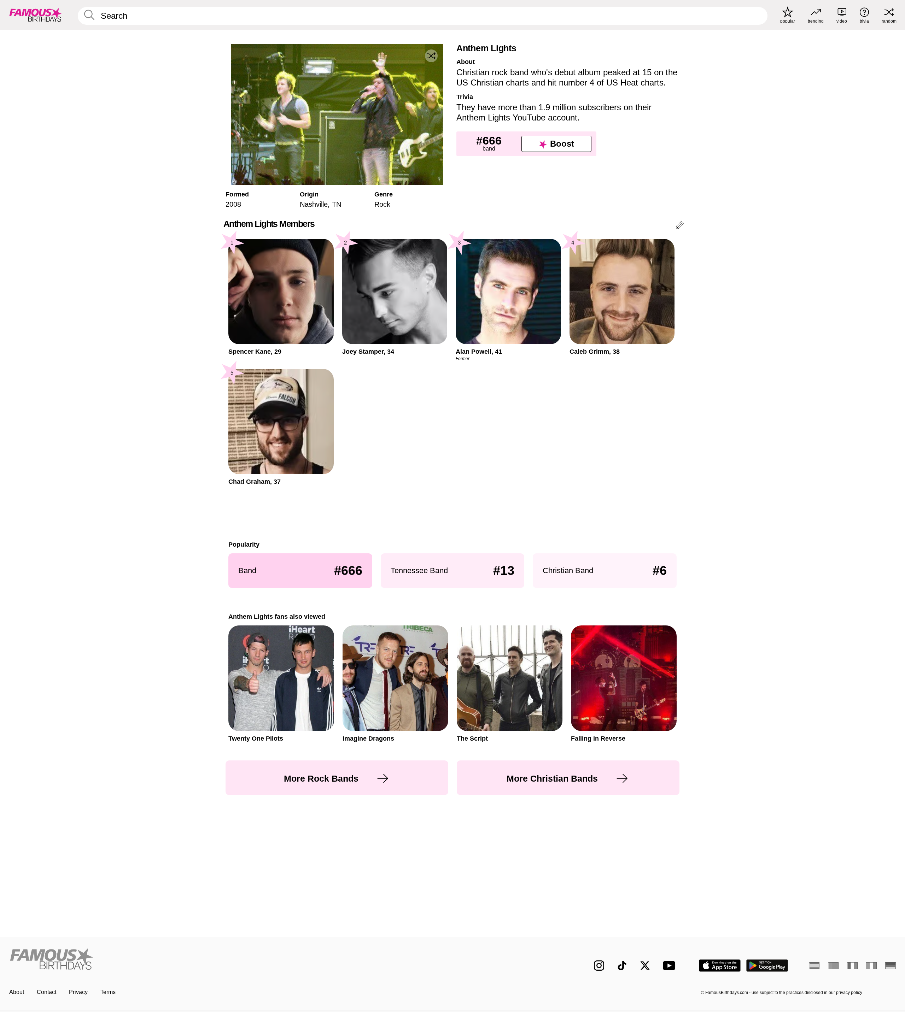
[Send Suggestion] (680, 226)
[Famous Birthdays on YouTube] (670, 965)
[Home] (228, 960)
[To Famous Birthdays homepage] (35, 15)
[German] (890, 965)
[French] (852, 965)
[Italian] (871, 965)
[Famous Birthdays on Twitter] (645, 965)
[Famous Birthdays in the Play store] (767, 965)
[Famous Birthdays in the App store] (720, 965)
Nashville (314, 204)
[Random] (431, 55)
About (16, 992)
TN (336, 204)
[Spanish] (814, 965)
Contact (46, 992)
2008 (233, 204)
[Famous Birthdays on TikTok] (622, 965)
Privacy (78, 992)
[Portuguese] (833, 965)
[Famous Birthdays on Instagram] (599, 965)
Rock (382, 204)
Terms (108, 992)
